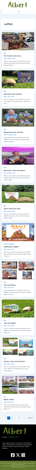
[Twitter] (18, 455)
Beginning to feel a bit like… (14, 132)
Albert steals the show (12, 208)
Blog (5, 53)
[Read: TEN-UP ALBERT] (18, 308)
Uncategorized (10, 244)
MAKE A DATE (9, 399)
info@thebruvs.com (13, 437)
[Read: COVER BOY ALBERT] (18, 232)
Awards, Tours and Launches (14, 361)
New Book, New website (13, 94)
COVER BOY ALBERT (11, 247)
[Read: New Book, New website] (18, 79)
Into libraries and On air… (13, 56)
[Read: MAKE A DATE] (18, 385)
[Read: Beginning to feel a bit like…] (18, 117)
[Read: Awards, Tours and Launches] (18, 346)
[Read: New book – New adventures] (18, 155)
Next (31, 418)
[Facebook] (13, 455)
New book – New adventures (14, 170)
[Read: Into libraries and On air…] (18, 41)
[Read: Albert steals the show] (18, 194)
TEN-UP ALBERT (10, 323)
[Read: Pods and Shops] (18, 270)
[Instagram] (23, 455)
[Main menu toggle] (19, 11)
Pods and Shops (10, 285)
